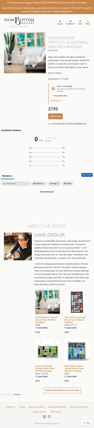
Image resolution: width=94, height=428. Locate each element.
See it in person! (65, 86)
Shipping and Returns (57, 407)
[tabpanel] (47, 200)
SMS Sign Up (55, 412)
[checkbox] (67, 183)
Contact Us (10, 407)
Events (22, 407)
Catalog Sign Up (39, 412)
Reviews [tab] (7, 175)
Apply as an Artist (36, 407)
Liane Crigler (53, 50)
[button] (47, 148)
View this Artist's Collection (62, 390)
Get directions (56, 101)
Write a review (87, 175)
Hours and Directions (79, 407)
